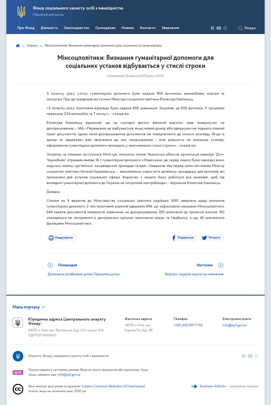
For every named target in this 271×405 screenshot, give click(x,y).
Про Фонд (26, 28)
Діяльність (49, 28)
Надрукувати (64, 237)
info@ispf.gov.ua (234, 325)
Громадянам (105, 28)
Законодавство (76, 28)
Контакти (147, 28)
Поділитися (186, 237)
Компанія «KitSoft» (213, 386)
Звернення (170, 28)
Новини (128, 28)
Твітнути (214, 237)
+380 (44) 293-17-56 (188, 325)
